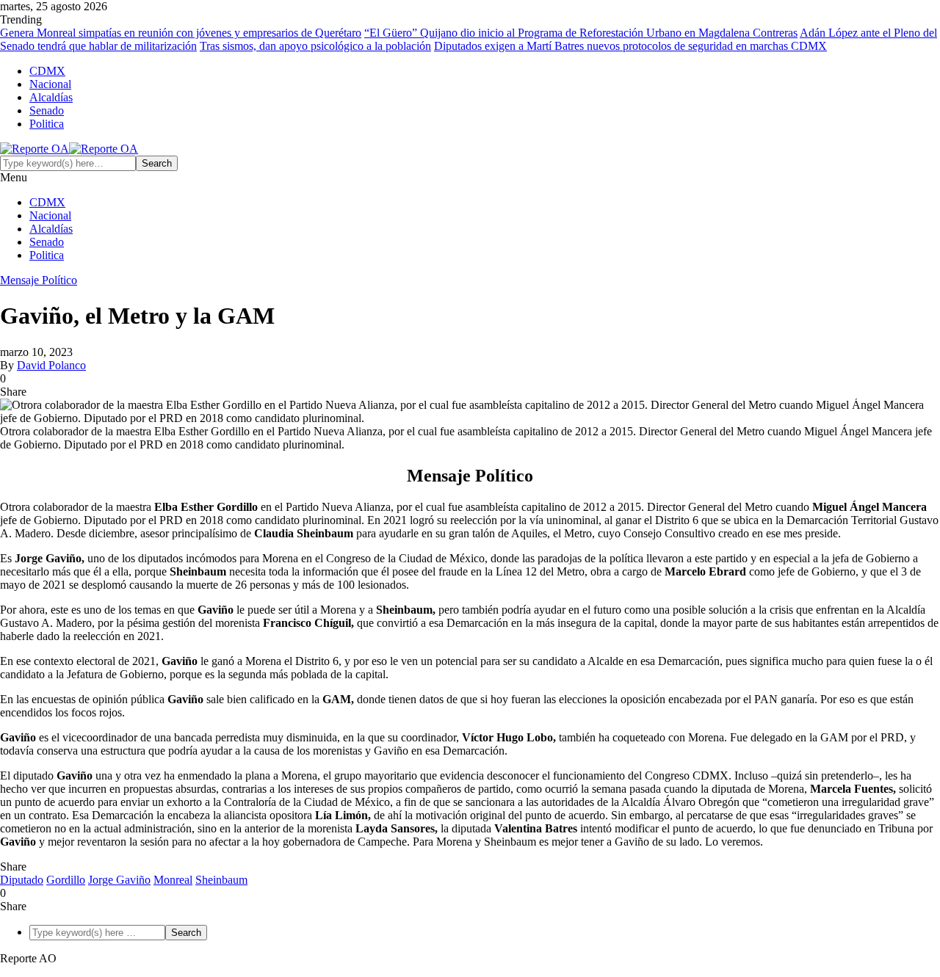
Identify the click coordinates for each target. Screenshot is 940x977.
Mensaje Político (38, 280)
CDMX (47, 71)
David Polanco (51, 365)
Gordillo (65, 880)
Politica (46, 123)
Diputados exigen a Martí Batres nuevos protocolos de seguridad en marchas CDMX (630, 46)
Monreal (172, 880)
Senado (46, 110)
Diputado (21, 880)
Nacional (50, 84)
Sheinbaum (221, 880)
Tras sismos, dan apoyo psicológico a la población (315, 46)
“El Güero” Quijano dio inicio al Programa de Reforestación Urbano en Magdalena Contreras (581, 32)
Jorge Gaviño (119, 880)
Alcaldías (51, 97)
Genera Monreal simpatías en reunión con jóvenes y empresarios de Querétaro (180, 32)
